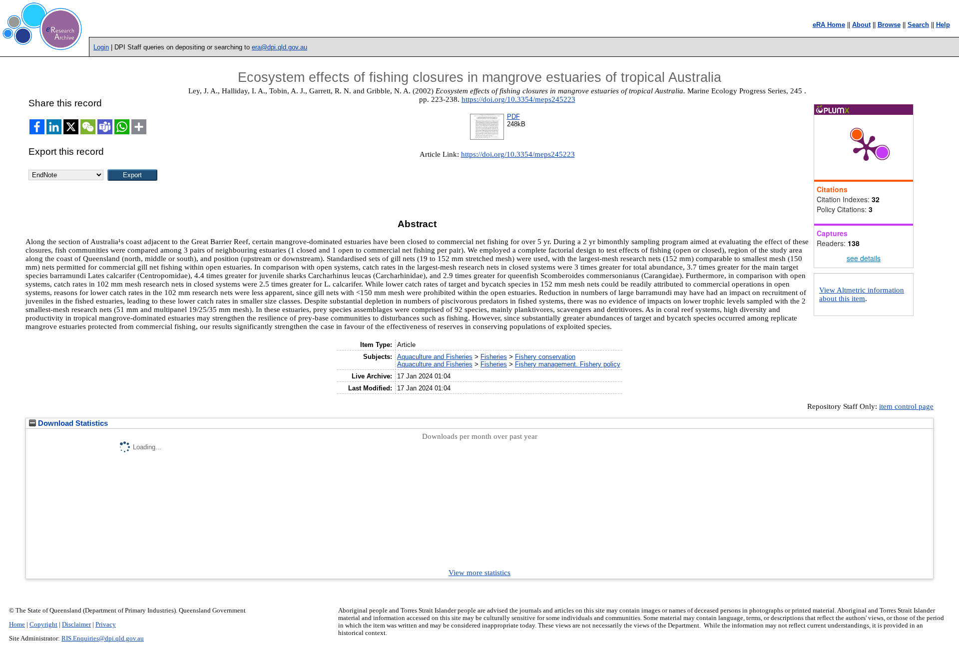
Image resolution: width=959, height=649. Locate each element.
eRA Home (829, 24)
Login (101, 47)
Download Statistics (72, 423)
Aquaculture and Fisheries (435, 356)
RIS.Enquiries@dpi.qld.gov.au (102, 638)
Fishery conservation (545, 356)
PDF (513, 116)
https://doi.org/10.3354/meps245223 (518, 99)
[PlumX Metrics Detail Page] (866, 147)
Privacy (105, 624)
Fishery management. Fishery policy (567, 364)
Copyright (43, 624)
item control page (906, 406)
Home (17, 624)
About (861, 24)
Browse (889, 24)
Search (918, 24)
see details (864, 258)
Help (943, 24)
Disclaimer (76, 624)
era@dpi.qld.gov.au (279, 47)
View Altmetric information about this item (861, 294)
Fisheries (493, 356)
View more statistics (479, 573)
